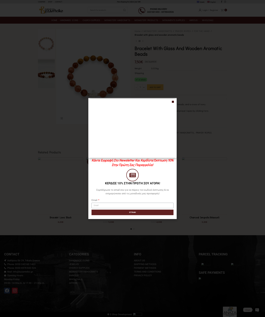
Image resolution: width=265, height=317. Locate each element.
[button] (173, 102)
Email (95, 200)
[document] (132, 158)
